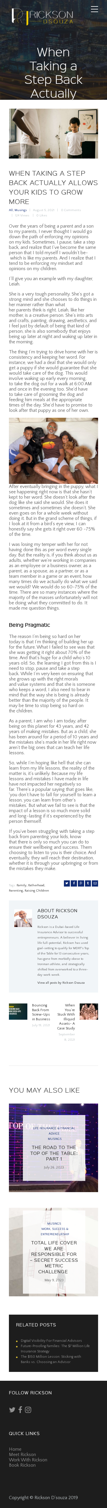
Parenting (16, 890)
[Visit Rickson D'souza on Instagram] (28, 1411)
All (11, 210)
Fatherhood (36, 885)
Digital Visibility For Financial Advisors (51, 1341)
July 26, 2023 (54, 1167)
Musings (21, 210)
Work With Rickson (28, 1460)
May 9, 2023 (54, 1280)
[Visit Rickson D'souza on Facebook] (20, 1411)
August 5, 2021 (43, 210)
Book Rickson (22, 1465)
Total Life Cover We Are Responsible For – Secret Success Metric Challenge (54, 1257)
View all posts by (61, 983)
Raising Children (37, 890)
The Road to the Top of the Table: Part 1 (54, 1153)
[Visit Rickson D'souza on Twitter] (12, 1411)
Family (21, 885)
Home (15, 1449)
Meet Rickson (22, 1454)
